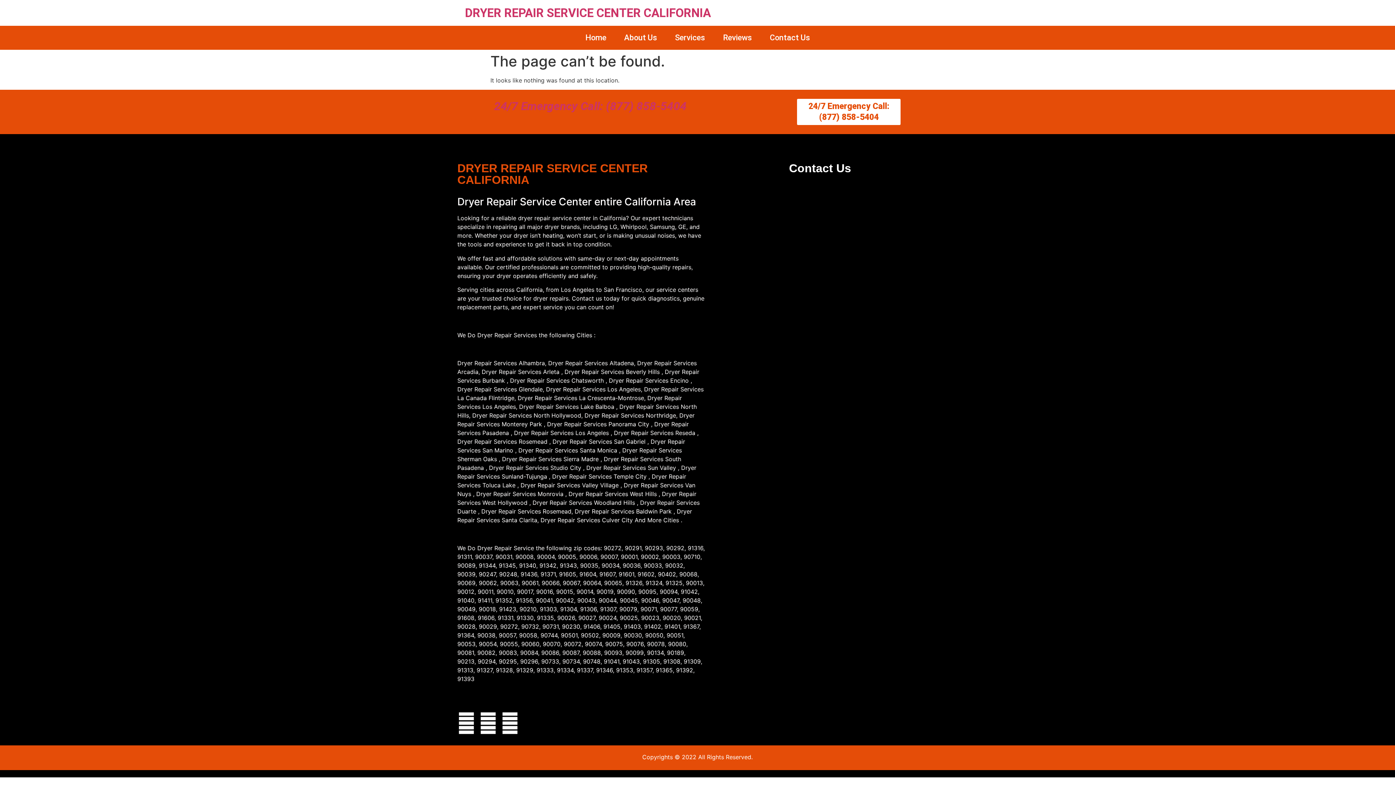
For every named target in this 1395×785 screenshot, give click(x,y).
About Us (640, 37)
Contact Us (790, 37)
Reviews (737, 37)
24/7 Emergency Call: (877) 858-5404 (590, 106)
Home (595, 37)
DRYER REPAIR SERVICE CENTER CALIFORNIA (588, 13)
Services (690, 37)
